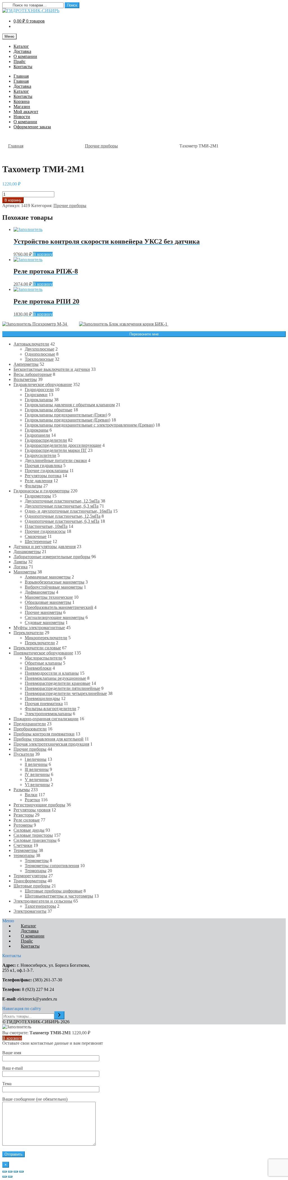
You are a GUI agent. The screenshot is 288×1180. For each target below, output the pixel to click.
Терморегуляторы (30, 875)
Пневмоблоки (38, 668)
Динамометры (27, 551)
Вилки (31, 794)
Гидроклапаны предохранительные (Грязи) (66, 414)
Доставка (22, 51)
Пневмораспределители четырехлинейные (66, 693)
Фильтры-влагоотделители (50, 708)
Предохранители (30, 723)
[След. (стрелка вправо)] (10, 1176)
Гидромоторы (38, 495)
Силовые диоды (29, 830)
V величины (37, 779)
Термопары (35, 870)
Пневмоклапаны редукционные (55, 678)
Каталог (21, 46)
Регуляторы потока (43, 475)
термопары (24, 855)
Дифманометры (40, 592)
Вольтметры (25, 379)
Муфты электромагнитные (39, 627)
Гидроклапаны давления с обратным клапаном (70, 404)
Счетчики (23, 845)
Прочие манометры (43, 612)
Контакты (23, 66)
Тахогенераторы (40, 906)
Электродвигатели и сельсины (43, 901)
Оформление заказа (32, 126)
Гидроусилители (40, 455)
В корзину (12, 200)
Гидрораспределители (46, 440)
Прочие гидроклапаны (46, 470)
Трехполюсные (39, 359)
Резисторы (24, 815)
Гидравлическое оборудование (43, 384)
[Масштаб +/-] (21, 1171)
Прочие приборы (101, 145)
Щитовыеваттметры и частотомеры (59, 896)
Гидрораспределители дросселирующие (63, 445)
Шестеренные (38, 541)
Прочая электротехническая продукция (51, 744)
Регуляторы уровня (32, 809)
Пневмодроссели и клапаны (52, 673)
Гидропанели (37, 435)
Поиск (72, 5)
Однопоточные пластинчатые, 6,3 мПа (62, 521)
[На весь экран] (16, 1171)
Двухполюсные (39, 349)
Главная (21, 76)
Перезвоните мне (144, 334)
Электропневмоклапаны (48, 713)
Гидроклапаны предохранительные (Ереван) (67, 420)
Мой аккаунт (26, 111)
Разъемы (22, 789)
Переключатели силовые (37, 647)
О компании (25, 56)
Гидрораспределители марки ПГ (56, 450)
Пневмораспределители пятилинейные (62, 688)
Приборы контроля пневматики (44, 734)
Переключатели (29, 632)
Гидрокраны (36, 430)
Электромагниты (30, 911)
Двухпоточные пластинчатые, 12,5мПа (62, 501)
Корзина (22, 101)
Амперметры (26, 364)
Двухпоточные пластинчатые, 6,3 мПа (61, 506)
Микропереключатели (46, 637)
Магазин (22, 106)
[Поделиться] (10, 1171)
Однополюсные (40, 354)
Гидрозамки (36, 394)
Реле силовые (27, 820)
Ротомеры (23, 825)
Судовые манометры (44, 622)
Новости (22, 116)
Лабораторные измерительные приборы (52, 556)
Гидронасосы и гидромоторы (41, 490)
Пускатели (24, 754)
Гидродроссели (39, 389)
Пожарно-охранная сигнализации (46, 718)
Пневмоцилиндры (42, 698)
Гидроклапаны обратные (48, 409)
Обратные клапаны (43, 663)
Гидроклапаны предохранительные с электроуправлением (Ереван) (89, 425)
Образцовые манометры (48, 602)
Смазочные (35, 536)
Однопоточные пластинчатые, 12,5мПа (62, 516)
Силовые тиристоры (33, 835)
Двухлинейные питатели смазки (56, 460)
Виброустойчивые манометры (54, 587)
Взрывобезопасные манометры (54, 582)
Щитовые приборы (32, 885)
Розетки (32, 799)
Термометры (25, 850)
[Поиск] (59, 1015)
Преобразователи (30, 728)
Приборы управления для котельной (49, 739)
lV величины (37, 774)
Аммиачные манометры (48, 577)
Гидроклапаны (39, 399)
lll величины (37, 769)
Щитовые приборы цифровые (53, 891)
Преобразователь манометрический (59, 607)
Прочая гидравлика (43, 465)
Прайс (20, 61)
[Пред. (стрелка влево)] (4, 1176)
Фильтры (33, 485)
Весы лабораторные (33, 374)
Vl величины (37, 784)
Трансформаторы (30, 880)
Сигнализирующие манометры (54, 617)
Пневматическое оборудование (43, 652)
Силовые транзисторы (35, 840)
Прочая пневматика (44, 703)
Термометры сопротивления (52, 865)
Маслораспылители (43, 658)
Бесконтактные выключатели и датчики (52, 369)
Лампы (20, 561)
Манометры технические (49, 597)
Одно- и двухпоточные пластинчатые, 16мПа (68, 511)
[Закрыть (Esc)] (4, 1171)
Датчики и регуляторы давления (45, 546)
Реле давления (38, 480)
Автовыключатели (31, 344)
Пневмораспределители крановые (57, 683)
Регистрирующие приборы (39, 804)
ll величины (36, 764)
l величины (35, 759)
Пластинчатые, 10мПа (46, 526)
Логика (21, 566)
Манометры (25, 571)
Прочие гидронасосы (45, 531)
